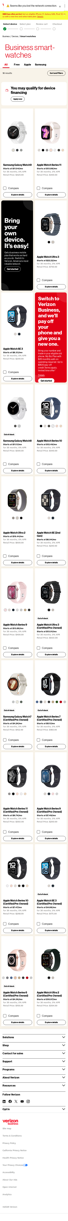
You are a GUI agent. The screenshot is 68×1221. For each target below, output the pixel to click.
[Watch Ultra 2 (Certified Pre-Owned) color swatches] (51, 978)
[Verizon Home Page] (10, 1122)
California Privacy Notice (15, 1150)
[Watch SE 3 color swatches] (17, 334)
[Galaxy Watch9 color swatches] (17, 150)
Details (40, 16)
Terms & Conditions (12, 1136)
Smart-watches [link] (28, 36)
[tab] (6, 64)
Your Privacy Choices (13, 1165)
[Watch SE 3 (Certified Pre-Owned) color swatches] (51, 886)
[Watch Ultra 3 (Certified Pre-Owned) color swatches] (51, 610)
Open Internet (10, 1187)
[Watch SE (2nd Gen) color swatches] (51, 518)
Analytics (7, 1194)
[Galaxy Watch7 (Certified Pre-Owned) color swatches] (17, 702)
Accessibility (9, 1172)
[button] (4, 28)
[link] (7, 36)
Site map (7, 1128)
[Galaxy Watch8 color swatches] (17, 426)
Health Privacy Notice (13, 1158)
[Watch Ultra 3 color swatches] (51, 242)
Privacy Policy (9, 1143)
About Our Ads (10, 1180)
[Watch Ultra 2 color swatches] (17, 518)
